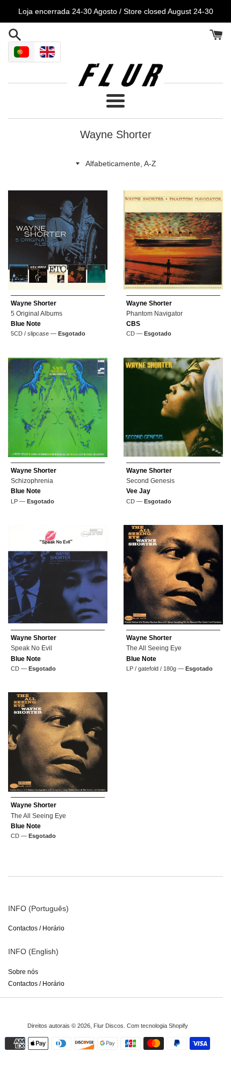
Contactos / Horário (36, 928)
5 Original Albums (36, 313)
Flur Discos (108, 1025)
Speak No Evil (31, 648)
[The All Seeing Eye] (173, 574)
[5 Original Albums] (57, 240)
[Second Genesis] (173, 407)
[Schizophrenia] (57, 407)
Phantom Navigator (154, 313)
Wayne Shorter (33, 303)
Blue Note (26, 324)
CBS (133, 324)
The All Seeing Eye (154, 648)
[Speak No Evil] (57, 574)
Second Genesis (150, 481)
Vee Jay (138, 491)
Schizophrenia (32, 481)
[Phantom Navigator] (173, 240)
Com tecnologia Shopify (157, 1025)
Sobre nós (23, 972)
